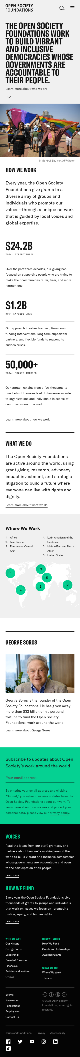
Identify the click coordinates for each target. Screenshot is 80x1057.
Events (10, 994)
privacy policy (59, 813)
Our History (12, 943)
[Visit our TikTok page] (8, 1050)
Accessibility (57, 1033)
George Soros (14, 949)
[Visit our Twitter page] (20, 1043)
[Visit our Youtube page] (32, 1043)
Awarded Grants (51, 954)
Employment (13, 1011)
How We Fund (20, 888)
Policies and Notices (18, 971)
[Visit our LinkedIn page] (55, 1043)
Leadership (12, 954)
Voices (13, 836)
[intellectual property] (54, 996)
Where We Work (51, 972)
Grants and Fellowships (56, 949)
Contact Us (12, 1017)
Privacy (41, 1033)
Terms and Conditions (19, 1033)
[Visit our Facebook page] (9, 1043)
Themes (47, 978)
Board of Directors (16, 960)
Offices (10, 977)
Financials (12, 965)
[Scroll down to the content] (9, 97)
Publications (13, 1005)
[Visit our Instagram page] (44, 1043)
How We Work (51, 939)
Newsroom (12, 1000)
